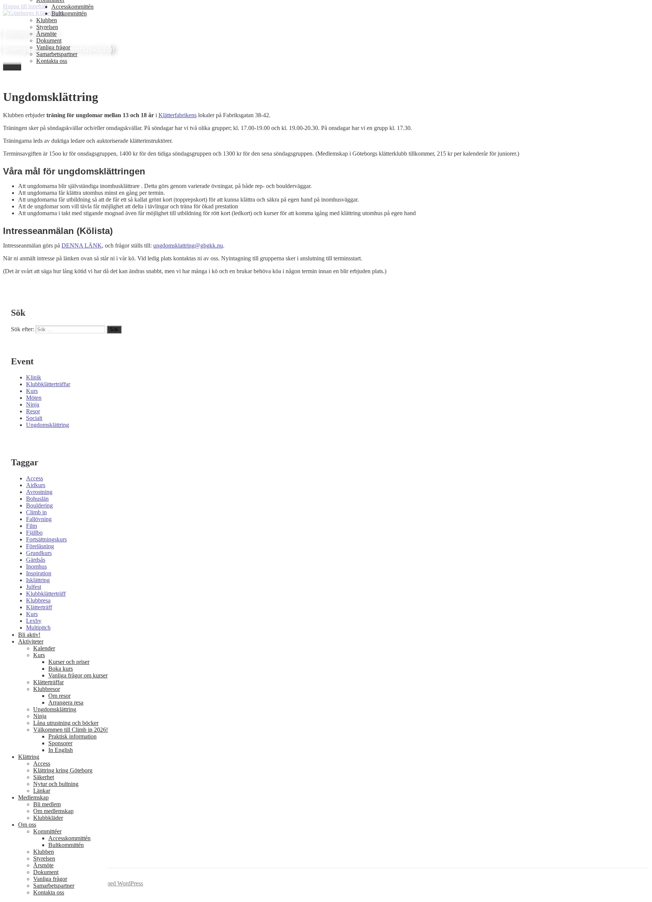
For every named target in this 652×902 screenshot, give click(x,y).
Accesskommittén (72, 6)
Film (31, 526)
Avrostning (39, 492)
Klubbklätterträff (46, 593)
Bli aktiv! (29, 634)
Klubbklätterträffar (48, 384)
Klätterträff (39, 607)
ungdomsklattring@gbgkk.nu (188, 245)
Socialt (34, 418)
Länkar (41, 790)
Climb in (36, 512)
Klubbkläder (48, 818)
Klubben (46, 20)
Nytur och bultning (55, 784)
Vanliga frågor (53, 47)
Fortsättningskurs (46, 539)
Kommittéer (47, 831)
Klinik (33, 377)
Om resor (59, 696)
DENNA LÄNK (82, 245)
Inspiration (38, 573)
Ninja (32, 404)
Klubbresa (38, 600)
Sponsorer (60, 743)
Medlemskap (33, 797)
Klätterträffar (48, 682)
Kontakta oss (51, 61)
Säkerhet (43, 777)
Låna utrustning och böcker (65, 723)
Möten (34, 397)
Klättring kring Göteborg (62, 770)
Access (34, 478)
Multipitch (38, 627)
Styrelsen (47, 27)
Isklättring (38, 580)
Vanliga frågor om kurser (78, 675)
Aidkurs (35, 485)
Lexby (34, 621)
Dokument (49, 40)
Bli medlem (47, 804)
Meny (12, 66)
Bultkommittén (69, 13)
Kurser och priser (68, 662)
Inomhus (36, 566)
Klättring (28, 757)
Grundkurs (39, 553)
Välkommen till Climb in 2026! (70, 729)
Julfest (33, 587)
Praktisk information (72, 736)
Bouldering (39, 505)
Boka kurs (60, 668)
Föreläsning (40, 546)
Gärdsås (35, 559)
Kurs (32, 391)
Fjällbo (34, 532)
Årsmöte (46, 34)
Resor (33, 411)
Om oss (27, 824)
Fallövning (39, 519)
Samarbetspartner (56, 54)
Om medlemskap (53, 811)
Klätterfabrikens (177, 115)
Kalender (44, 648)
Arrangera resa (65, 702)
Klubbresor (46, 689)
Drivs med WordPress (117, 883)
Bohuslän (37, 498)
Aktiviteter (30, 641)
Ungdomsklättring (47, 425)
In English (60, 750)
